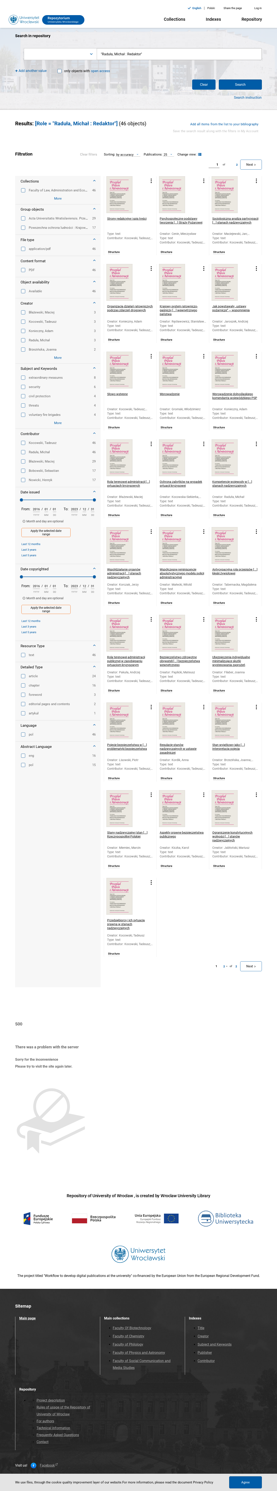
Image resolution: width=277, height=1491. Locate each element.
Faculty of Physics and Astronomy (139, 1353)
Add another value (33, 71)
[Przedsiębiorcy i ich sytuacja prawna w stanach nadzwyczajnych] (124, 896)
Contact (42, 1442)
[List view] (199, 154)
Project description (51, 1400)
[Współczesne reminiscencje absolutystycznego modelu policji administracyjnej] (177, 545)
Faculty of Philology (128, 1344)
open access (100, 71)
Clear (204, 85)
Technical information (53, 1428)
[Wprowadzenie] (177, 370)
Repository (252, 19)
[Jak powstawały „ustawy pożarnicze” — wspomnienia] (230, 282)
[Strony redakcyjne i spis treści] (124, 194)
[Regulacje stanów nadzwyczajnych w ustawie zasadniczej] (177, 721)
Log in (258, 8)
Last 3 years (28, 549)
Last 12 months (30, 544)
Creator (203, 1336)
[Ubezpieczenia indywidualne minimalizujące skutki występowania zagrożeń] (230, 633)
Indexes (213, 19)
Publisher (205, 1353)
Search (240, 85)
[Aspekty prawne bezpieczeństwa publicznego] (177, 808)
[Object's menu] (151, 181)
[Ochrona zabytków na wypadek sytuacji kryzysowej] (177, 457)
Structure (114, 252)
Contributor (206, 1361)
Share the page (233, 8)
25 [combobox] (165, 154)
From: (25, 509)
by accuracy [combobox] (125, 154)
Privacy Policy (203, 1482)
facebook (47, 1465)
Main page (27, 1318)
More (58, 198)
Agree (245, 1482)
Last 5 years (28, 555)
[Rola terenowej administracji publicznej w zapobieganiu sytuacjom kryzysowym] (124, 633)
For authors (45, 1421)
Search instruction (248, 97)
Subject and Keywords (215, 1344)
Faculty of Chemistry (128, 1336)
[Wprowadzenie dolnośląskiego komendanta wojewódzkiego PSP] (230, 370)
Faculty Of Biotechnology (132, 1328)
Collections (174, 19)
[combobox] (60, 54)
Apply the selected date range (46, 532)
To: (66, 509)
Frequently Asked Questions (58, 1435)
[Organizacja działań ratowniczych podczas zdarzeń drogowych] (124, 282)
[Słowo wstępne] (124, 370)
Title (201, 1328)
